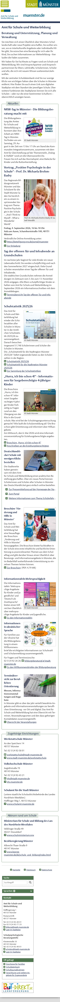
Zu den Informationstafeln (19, 617)
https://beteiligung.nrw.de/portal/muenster (27, 241)
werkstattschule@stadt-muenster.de (24, 754)
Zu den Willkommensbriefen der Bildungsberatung (31, 667)
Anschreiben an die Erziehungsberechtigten (28, 446)
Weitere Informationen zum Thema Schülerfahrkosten (32, 498)
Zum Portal (14, 494)
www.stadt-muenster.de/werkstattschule (26, 758)
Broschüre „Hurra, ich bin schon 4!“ (24, 442)
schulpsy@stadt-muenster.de (18, 949)
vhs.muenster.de (15, 782)
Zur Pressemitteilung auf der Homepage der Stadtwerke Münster (32, 489)
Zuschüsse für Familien (15, 964)
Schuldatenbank (13, 967)
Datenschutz (47, 870)
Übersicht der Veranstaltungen (21, 722)
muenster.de (34, 15)
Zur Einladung (13, 246)
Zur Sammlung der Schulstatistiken (24, 371)
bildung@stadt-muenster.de (17, 927)
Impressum (31, 870)
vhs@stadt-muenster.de (18, 778)
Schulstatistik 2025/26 (18, 361)
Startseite (16, 870)
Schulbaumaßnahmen (15, 970)
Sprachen (8, 891)
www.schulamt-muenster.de (20, 804)
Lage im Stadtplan (13, 930)
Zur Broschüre (14, 567)
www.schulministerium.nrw (20, 835)
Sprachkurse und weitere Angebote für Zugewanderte (18, 974)
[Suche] (30, 883)
